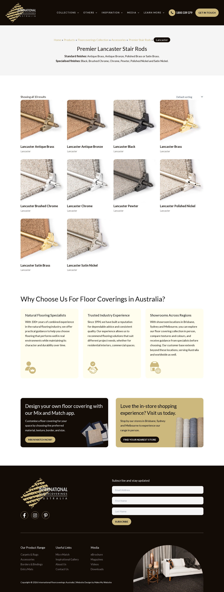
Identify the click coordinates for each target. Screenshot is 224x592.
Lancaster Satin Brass (35, 265)
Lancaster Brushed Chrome (39, 206)
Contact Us (62, 569)
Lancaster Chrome (79, 206)
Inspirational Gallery (67, 559)
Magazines (97, 559)
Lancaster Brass (171, 146)
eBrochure (97, 554)
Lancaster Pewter (126, 206)
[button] (77, 12)
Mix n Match (62, 554)
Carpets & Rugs (29, 554)
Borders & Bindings (32, 564)
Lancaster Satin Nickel (82, 265)
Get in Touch (207, 12)
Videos (95, 564)
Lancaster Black (124, 146)
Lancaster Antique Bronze (85, 146)
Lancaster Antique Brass (37, 146)
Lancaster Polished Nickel (177, 206)
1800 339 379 (184, 12)
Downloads (97, 569)
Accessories (27, 559)
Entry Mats (27, 569)
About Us (61, 564)
